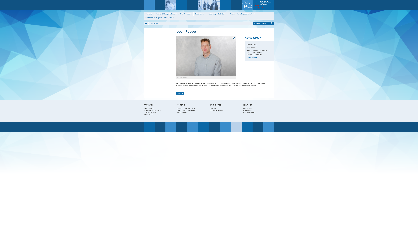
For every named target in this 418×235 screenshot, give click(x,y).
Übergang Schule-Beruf (217, 14)
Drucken (213, 108)
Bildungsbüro (200, 14)
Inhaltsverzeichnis (216, 110)
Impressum (247, 108)
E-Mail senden (252, 57)
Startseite (149, 14)
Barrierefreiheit (249, 112)
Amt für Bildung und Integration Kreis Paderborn (174, 14)
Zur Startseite (146, 23)
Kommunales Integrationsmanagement (159, 18)
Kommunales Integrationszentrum (242, 14)
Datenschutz (247, 110)
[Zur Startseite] (263, 5)
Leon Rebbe (154, 23)
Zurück (180, 93)
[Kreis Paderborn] (247, 5)
